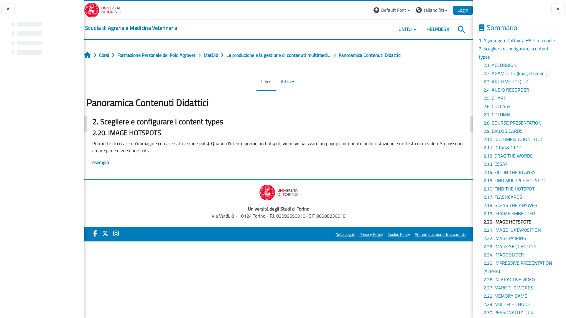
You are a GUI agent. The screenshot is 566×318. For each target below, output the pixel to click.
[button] (392, 10)
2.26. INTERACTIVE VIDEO (509, 279)
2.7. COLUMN (496, 114)
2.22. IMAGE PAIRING (504, 238)
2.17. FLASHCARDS (502, 197)
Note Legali (345, 234)
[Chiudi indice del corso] (8, 9)
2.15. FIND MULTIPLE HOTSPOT (514, 180)
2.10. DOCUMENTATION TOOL (513, 139)
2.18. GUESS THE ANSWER (510, 205)
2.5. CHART (494, 98)
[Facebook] (95, 233)
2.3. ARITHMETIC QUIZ (505, 81)
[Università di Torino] (102, 9)
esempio (100, 162)
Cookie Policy (399, 234)
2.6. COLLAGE (497, 106)
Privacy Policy (371, 234)
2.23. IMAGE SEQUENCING (510, 246)
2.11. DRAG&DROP (502, 147)
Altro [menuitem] (286, 81)
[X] (105, 233)
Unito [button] (405, 29)
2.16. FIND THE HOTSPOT (508, 188)
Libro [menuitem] (266, 81)
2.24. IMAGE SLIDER (503, 254)
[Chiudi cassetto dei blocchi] (558, 9)
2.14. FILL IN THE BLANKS (509, 172)
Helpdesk (438, 29)
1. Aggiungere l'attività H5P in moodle (517, 40)
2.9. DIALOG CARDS (503, 131)
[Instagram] (116, 233)
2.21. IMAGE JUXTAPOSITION (512, 229)
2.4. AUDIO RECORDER (506, 89)
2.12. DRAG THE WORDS (508, 155)
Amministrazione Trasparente (440, 234)
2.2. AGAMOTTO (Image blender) (515, 73)
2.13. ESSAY (495, 164)
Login (463, 10)
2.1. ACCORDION (500, 65)
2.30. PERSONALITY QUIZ (508, 312)
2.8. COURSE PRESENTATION (512, 122)
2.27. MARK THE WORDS (508, 287)
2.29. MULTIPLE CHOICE (507, 304)
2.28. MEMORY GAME (505, 295)
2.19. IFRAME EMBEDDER (509, 213)
